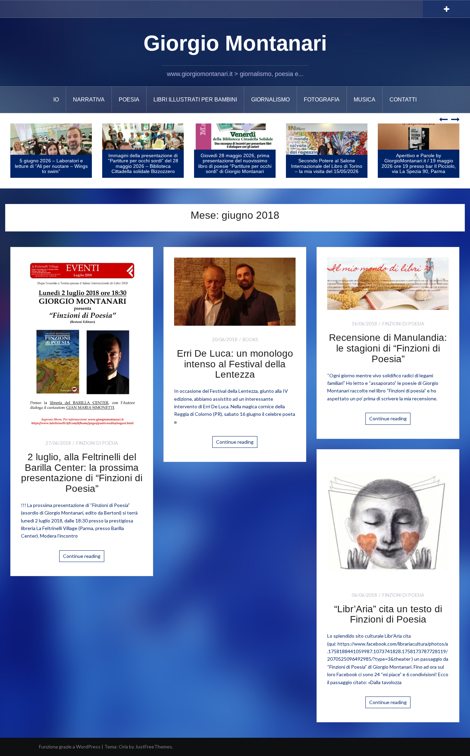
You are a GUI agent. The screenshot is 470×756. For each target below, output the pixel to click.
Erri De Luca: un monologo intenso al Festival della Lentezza (235, 364)
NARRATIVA (89, 99)
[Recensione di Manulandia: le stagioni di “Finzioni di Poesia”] (388, 283)
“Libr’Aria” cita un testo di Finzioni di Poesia (388, 614)
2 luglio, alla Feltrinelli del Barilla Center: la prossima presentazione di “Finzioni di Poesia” (81, 473)
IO (56, 99)
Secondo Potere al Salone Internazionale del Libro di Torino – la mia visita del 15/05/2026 (326, 166)
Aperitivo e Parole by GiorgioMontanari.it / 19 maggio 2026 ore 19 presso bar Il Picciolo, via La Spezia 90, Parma (419, 163)
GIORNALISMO (270, 99)
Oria (123, 746)
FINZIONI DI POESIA (97, 443)
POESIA (129, 99)
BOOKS (250, 339)
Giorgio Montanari (235, 43)
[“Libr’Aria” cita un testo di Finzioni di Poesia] (388, 520)
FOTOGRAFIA (322, 99)
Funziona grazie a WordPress (69, 746)
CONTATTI (403, 99)
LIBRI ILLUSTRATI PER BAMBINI (195, 99)
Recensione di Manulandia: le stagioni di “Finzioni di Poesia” (388, 348)
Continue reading (81, 556)
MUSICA (364, 99)
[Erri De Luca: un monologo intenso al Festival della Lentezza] (235, 291)
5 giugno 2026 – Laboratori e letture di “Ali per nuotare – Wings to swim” (51, 166)
